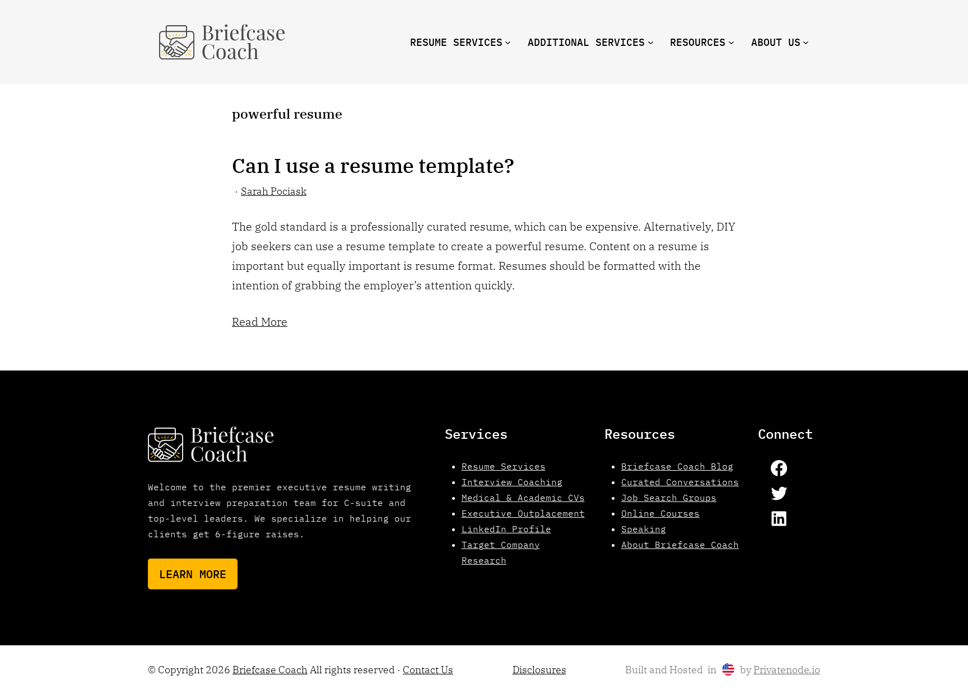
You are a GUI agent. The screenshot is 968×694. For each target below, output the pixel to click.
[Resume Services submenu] (508, 42)
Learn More (192, 574)
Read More (259, 321)
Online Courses (660, 513)
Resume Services (504, 466)
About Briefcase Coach (680, 544)
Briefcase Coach (270, 669)
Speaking (643, 528)
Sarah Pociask (273, 191)
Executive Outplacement (523, 513)
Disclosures (539, 669)
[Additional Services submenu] (651, 42)
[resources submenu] (731, 42)
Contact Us (428, 669)
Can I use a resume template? (373, 165)
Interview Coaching (512, 481)
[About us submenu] (806, 42)
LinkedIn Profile (506, 528)
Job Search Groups (668, 497)
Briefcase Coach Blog (677, 466)
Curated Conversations (680, 481)
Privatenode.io (786, 669)
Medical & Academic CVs (523, 497)
